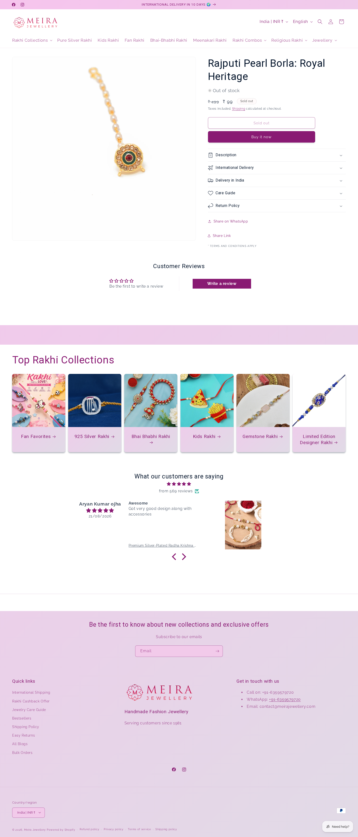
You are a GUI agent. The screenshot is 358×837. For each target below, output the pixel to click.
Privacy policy (113, 829)
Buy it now (261, 137)
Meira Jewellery (35, 829)
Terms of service (139, 829)
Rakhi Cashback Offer (31, 701)
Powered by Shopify (61, 829)
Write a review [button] (221, 283)
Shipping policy (166, 829)
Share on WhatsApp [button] (231, 221)
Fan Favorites (36, 436)
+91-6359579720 (285, 699)
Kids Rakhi (204, 436)
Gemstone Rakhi (260, 436)
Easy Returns (23, 735)
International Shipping (31, 692)
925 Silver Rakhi (92, 436)
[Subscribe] (217, 651)
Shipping (238, 108)
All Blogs (20, 744)
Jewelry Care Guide (29, 710)
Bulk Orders (22, 753)
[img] (179, 484)
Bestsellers (21, 718)
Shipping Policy (25, 727)
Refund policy (89, 829)
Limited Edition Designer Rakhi (318, 439)
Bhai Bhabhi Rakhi (151, 436)
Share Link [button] (222, 236)
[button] (31, 40)
